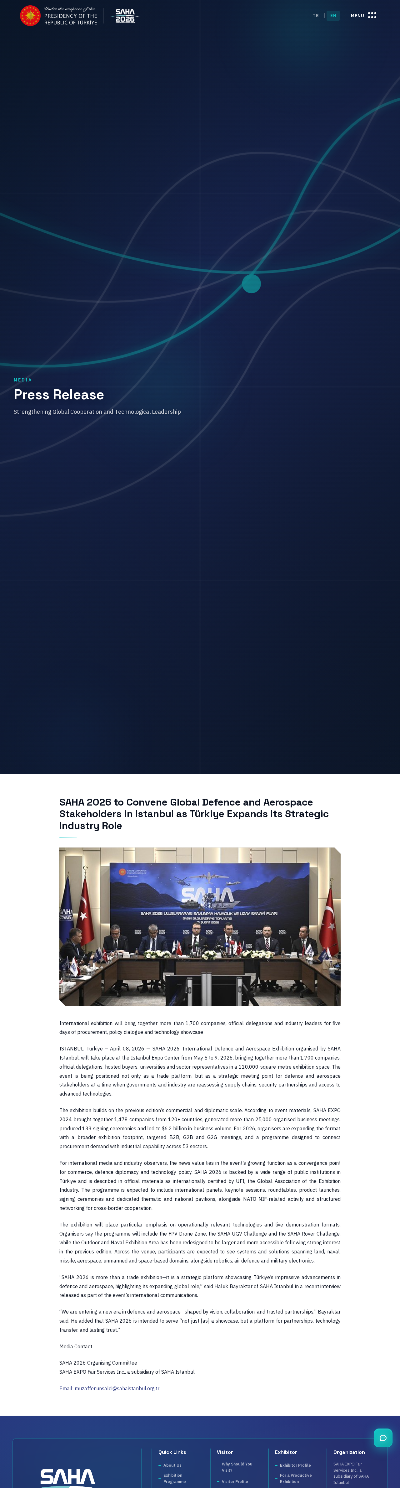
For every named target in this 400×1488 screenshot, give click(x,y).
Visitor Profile (235, 1481)
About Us (172, 1465)
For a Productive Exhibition (296, 1478)
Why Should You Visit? (237, 1467)
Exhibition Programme (174, 1478)
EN (333, 15)
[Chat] (383, 1437)
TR (316, 15)
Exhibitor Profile (295, 1465)
